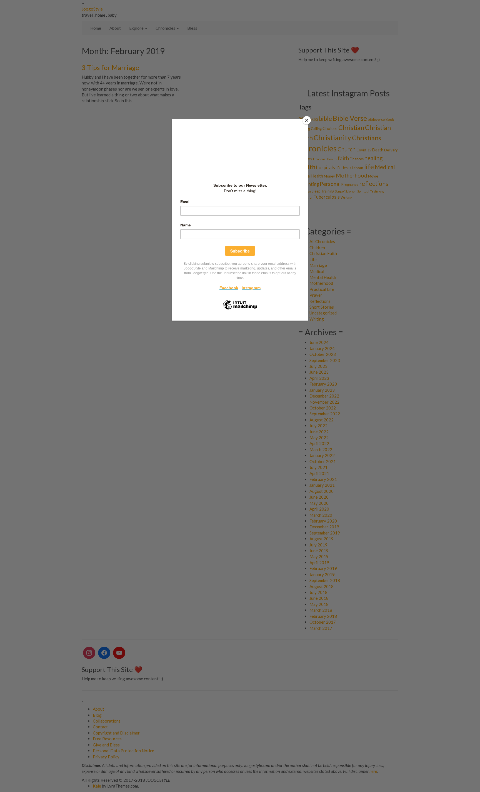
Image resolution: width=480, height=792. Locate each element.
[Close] (306, 120)
